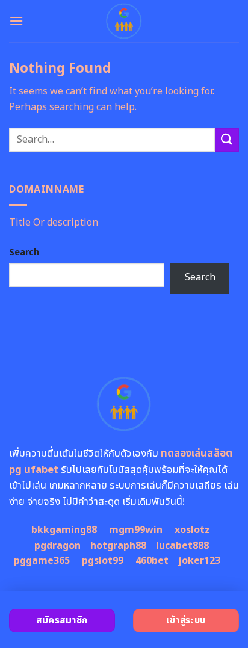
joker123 (199, 561)
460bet (152, 561)
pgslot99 (102, 561)
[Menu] (16, 20)
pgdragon (57, 545)
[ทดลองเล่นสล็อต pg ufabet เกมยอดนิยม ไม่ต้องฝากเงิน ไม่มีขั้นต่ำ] (124, 21)
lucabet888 (182, 545)
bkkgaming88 (64, 530)
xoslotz (192, 530)
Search (24, 252)
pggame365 (42, 561)
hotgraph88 (118, 545)
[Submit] (227, 140)
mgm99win (136, 530)
